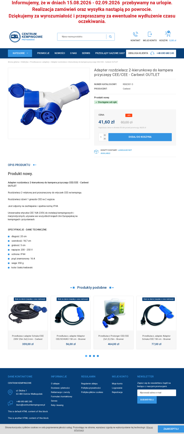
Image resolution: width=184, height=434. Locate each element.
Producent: (101, 88)
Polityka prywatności (91, 388)
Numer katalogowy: (105, 84)
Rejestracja (117, 392)
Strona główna (13, 62)
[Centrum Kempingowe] (26, 36)
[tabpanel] (27, 322)
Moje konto (117, 383)
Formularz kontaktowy (61, 396)
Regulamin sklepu (89, 383)
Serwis (54, 401)
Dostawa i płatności (60, 388)
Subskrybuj (147, 399)
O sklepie (55, 383)
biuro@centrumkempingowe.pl (30, 405)
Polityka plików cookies (92, 392)
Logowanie (117, 388)
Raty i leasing (57, 405)
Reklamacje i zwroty (60, 392)
